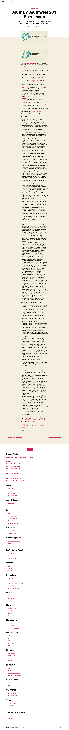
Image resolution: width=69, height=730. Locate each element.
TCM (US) (10, 570)
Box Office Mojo (11, 530)
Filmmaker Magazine (12, 581)
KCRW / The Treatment (13, 488)
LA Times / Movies (12, 625)
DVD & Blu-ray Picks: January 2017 (14, 478)
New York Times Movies (13, 628)
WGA (9, 645)
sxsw (23, 430)
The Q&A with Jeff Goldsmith (14, 495)
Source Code (25, 87)
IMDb (9, 658)
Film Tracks (10, 595)
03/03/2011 (40, 26)
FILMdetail (4, 1)
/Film (9, 513)
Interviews (65, 1)
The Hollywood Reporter (13, 588)
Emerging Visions (39, 418)
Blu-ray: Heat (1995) (11, 476)
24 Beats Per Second (28, 420)
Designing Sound (12, 703)
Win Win (24, 98)
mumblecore (38, 82)
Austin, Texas (28, 71)
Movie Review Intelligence (14, 673)
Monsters (42, 77)
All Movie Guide (11, 653)
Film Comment (11, 578)
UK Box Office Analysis (13, 533)
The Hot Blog (11, 520)
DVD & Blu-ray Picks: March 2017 (14, 471)
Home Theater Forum (12, 558)
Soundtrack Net (11, 598)
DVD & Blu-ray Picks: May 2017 (13, 466)
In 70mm (10, 543)
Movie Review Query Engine (14, 675)
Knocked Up (24, 80)
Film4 (9, 566)
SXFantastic (41, 420)
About (61, 1)
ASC (9, 635)
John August (11, 683)
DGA (9, 640)
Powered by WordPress (19, 727)
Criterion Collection (12, 553)
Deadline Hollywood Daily (13, 608)
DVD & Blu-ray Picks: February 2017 (14, 473)
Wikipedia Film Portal (12, 660)
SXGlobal (36, 420)
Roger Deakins (11, 545)
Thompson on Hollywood (13, 523)
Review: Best (9, 461)
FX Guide (10, 718)
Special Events (30, 421)
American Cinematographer (14, 541)
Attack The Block (26, 102)
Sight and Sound (11, 585)
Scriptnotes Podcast (12, 491)
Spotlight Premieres (29, 418)
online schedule (37, 111)
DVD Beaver (10, 555)
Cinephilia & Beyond (12, 516)
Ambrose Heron (32, 26)
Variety (9, 615)
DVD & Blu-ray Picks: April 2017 (13, 468)
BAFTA (9, 638)
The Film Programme (12, 493)
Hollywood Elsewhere (13, 518)
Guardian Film (11, 623)
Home (57, 1)
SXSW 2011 (24, 424)
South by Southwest (31, 63)
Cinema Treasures (12, 655)
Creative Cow (11, 715)
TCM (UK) (10, 568)
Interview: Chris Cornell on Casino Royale (16, 463)
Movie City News (11, 613)
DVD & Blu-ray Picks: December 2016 (15, 480)
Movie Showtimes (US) (13, 695)
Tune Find (10, 600)
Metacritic (10, 670)
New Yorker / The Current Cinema (15, 583)
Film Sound (10, 705)
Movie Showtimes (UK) (13, 693)
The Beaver (24, 92)
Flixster (9, 668)
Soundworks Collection (13, 708)
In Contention (11, 505)
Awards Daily (11, 503)
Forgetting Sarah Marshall (35, 80)
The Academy (11, 643)
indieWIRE (10, 610)
